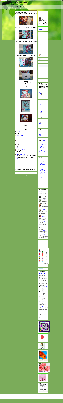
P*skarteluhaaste (41, 142)
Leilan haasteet (44, 148)
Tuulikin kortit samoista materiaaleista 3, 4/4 (42, 164)
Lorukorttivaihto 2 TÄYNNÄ (42, 316)
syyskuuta (41, 178)
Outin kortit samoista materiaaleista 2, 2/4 (42, 170)
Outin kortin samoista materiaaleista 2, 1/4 (42, 174)
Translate (44, 13)
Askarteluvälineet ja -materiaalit (42, 103)
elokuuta (41, 179)
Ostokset (40, 110)
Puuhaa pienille (40, 30)
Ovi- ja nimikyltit (40, 111)
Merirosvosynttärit (44, 204)
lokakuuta (41, 162)
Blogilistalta (40, 59)
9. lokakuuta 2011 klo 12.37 (22, 154)
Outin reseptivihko (41, 29)
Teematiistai (40, 141)
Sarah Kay (43, 152)
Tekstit (40, 54)
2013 (40, 158)
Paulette (18, 135)
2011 (40, 160)
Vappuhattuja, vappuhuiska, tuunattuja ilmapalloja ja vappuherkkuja (44, 216)
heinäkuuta (41, 180)
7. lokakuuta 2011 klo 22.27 (22, 149)
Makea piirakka (40, 124)
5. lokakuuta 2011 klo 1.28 (21, 144)
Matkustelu (40, 134)
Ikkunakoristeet (40, 104)
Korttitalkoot (40, 150)
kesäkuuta (41, 181)
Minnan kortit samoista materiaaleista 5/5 (42, 172)
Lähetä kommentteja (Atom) (26, 175)
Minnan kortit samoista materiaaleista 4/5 (42, 175)
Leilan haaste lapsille (42, 139)
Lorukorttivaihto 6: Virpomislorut (44, 311)
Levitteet (40, 123)
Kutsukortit (40, 93)
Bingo (40, 143)
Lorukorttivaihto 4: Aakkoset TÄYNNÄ (44, 221)
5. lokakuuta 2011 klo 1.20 (21, 135)
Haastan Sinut (41, 145)
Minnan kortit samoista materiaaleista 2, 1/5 (42, 166)
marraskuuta (41, 161)
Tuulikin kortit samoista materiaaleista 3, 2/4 (42, 177)
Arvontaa (41, 163)
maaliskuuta (41, 183)
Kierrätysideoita (40, 105)
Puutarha (40, 112)
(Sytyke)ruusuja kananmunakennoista (44, 209)
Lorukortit (40, 94)
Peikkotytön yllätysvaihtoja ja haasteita (42, 151)
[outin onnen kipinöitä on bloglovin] (42, 62)
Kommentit (41, 55)
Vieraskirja (40, 117)
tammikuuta (41, 185)
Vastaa (17, 147)
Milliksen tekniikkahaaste (41, 149)
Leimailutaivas (44, 140)
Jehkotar (41, 146)
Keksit (39, 122)
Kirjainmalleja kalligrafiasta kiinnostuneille (42, 191)
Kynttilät (40, 106)
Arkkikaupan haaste (42, 147)
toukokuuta (41, 182)
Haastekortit (40, 92)
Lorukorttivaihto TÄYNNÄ (42, 230)
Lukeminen (40, 133)
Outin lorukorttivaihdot (41, 28)
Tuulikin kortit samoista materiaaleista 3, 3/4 (42, 169)
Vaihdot (40, 135)
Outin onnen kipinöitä (21, 3)
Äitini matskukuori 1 (42, 167)
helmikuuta (41, 184)
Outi (17, 144)
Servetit (40, 113)
